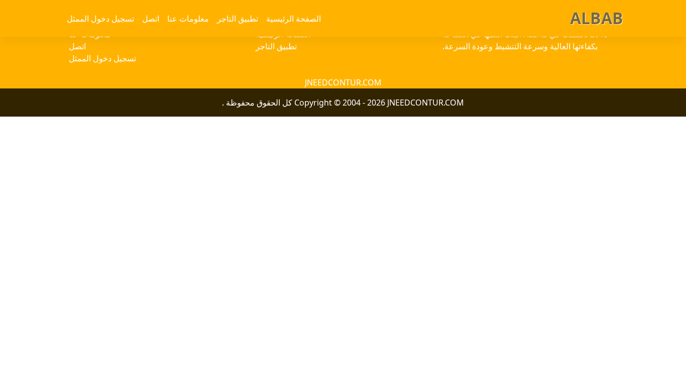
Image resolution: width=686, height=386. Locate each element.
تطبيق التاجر (237, 18)
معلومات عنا (188, 18)
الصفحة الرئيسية (293, 18)
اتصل (150, 18)
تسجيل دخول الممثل (100, 18)
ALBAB (596, 18)
